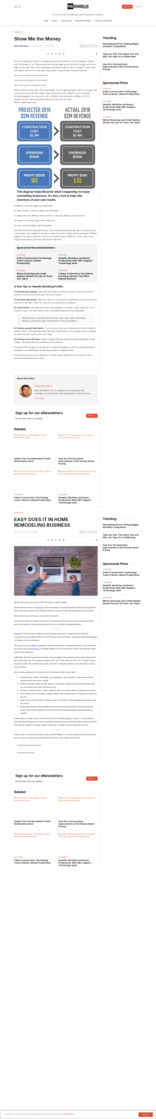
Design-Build (66, 21)
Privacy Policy (69, 1114)
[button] (15, 6)
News (46, 21)
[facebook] (48, 54)
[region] (78, 1114)
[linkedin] (52, 54)
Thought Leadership (103, 21)
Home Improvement (83, 21)
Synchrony (40, 608)
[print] (97, 54)
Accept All (145, 1114)
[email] (63, 54)
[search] (19, 6)
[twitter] (56, 54)
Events (55, 21)
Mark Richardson (21, 46)
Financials (18, 32)
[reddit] (60, 54)
